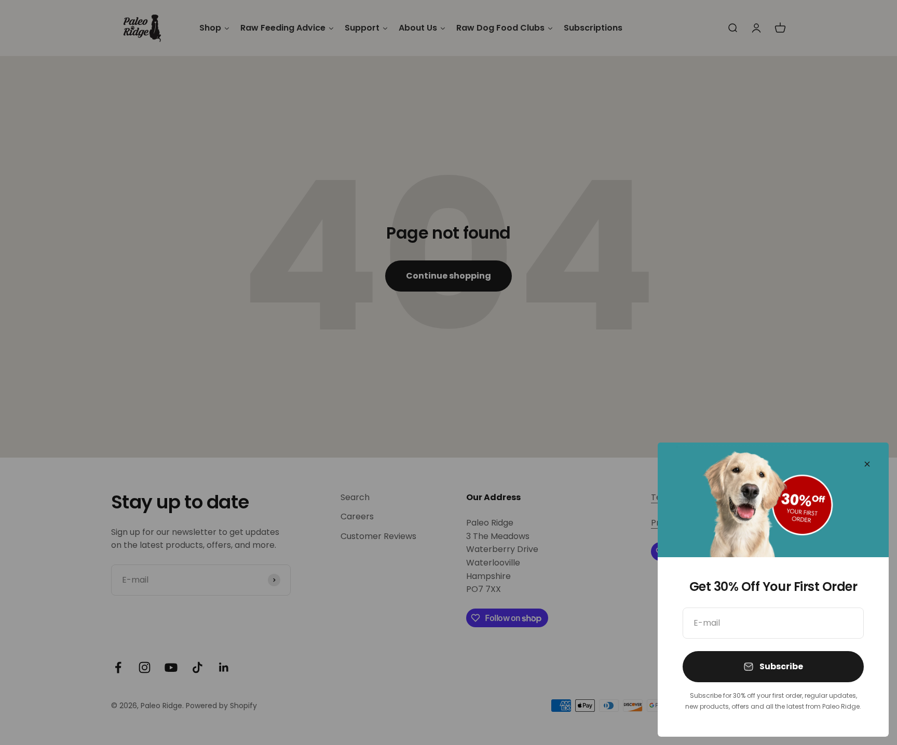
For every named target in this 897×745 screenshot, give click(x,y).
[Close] (867, 464)
